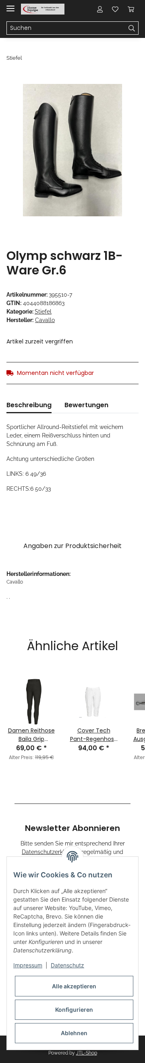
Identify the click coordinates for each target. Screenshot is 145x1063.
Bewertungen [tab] (86, 405)
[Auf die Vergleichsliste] (101, 99)
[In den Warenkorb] (12, 79)
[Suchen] (132, 28)
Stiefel (43, 311)
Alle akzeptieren (74, 986)
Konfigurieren (74, 1009)
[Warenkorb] (131, 9)
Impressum (27, 965)
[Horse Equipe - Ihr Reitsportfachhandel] (42, 9)
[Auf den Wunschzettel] (121, 99)
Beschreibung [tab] (29, 405)
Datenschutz (67, 965)
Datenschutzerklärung (51, 852)
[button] (100, 9)
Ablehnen (74, 1033)
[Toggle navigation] (10, 5)
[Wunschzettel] (115, 9)
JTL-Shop (86, 1053)
